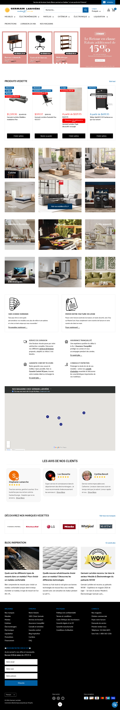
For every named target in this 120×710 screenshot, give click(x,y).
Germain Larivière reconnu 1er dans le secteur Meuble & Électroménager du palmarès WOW (97, 576)
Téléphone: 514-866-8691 (101, 630)
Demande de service (99, 623)
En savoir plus (111, 543)
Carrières (32, 637)
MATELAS (47, 17)
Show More (20, 498)
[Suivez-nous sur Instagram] (58, 698)
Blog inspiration (34, 634)
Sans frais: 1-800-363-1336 (101, 634)
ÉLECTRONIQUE (80, 17)
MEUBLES (9, 17)
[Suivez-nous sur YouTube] (62, 698)
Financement (9, 641)
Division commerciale (99, 616)
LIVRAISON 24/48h (28, 24)
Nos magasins (96, 613)
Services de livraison (36, 620)
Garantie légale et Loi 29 (65, 623)
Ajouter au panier (46, 136)
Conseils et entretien (36, 627)
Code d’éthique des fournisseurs (67, 620)
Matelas (7, 620)
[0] (113, 10)
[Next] (115, 113)
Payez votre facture (98, 620)
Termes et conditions (63, 616)
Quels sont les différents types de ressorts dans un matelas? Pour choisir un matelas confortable (21, 576)
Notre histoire (34, 613)
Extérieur (8, 623)
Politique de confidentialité (66, 613)
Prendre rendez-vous (99, 627)
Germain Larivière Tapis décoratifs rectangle (70, 125)
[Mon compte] (108, 10)
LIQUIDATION (99, 17)
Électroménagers (11, 627)
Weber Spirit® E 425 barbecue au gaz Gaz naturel (101, 118)
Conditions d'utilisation (64, 630)
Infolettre (110, 2)
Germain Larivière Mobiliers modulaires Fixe (16, 118)
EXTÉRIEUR (62, 17)
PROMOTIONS (10, 24)
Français (8, 694)
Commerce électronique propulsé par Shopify (19, 703)
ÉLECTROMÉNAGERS (28, 17)
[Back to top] (60, 704)
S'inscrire (21, 683)
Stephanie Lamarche (19, 482)
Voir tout (112, 81)
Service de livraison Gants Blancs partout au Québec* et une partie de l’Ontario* (60, 2)
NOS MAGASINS (46, 24)
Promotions (9, 637)
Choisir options (19, 136)
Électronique (9, 630)
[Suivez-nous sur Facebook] (54, 698)
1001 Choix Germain (36, 616)
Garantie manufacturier (64, 627)
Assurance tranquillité (36, 623)
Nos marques (9, 613)
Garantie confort (35, 630)
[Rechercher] (85, 10)
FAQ (30, 641)
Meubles (8, 616)
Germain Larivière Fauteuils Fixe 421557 (45, 118)
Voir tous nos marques (107, 516)
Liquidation (9, 634)
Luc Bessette (64, 474)
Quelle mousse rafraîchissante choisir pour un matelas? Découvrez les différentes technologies (59, 576)
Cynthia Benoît (101, 474)
